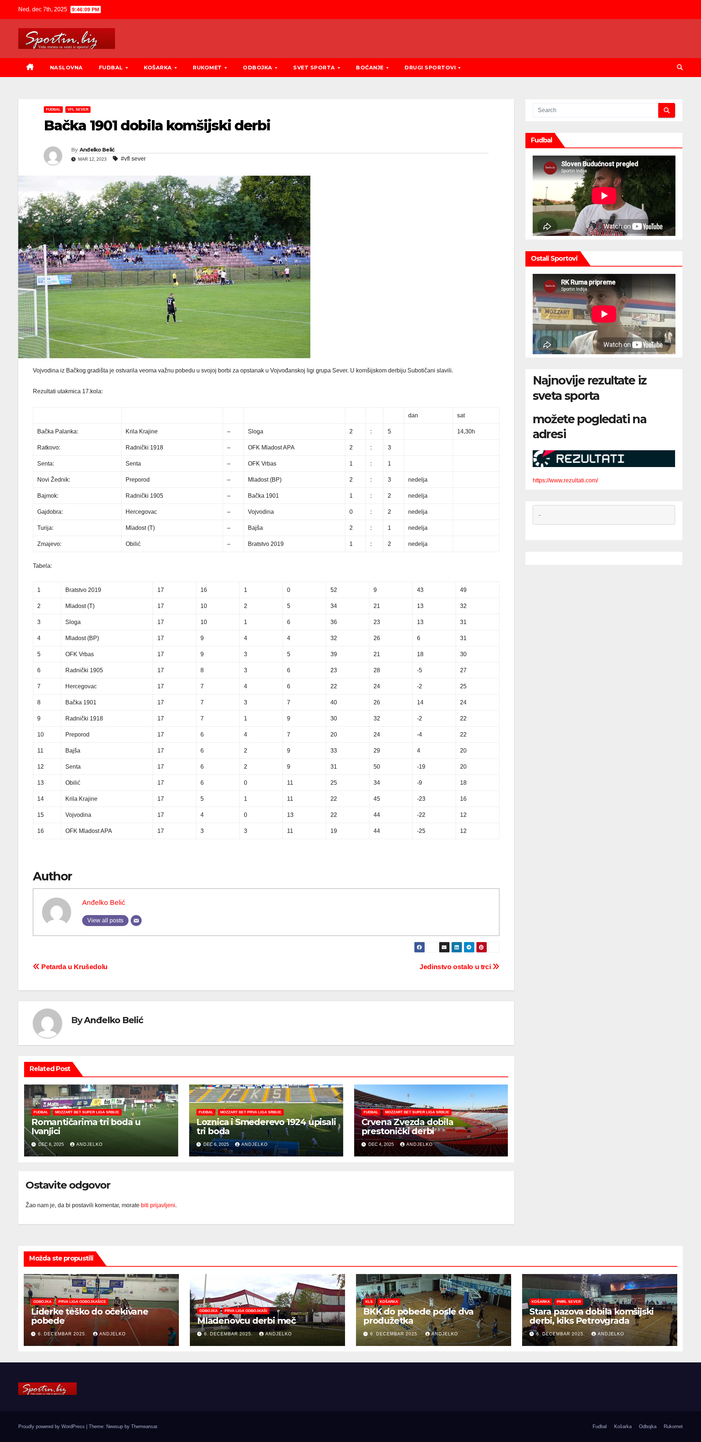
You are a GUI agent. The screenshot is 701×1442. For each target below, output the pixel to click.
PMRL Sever (569, 1302)
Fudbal (112, 67)
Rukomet (208, 67)
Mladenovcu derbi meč (246, 1320)
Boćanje (370, 67)
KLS (369, 1302)
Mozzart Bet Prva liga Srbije (250, 1112)
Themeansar (144, 1426)
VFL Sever (78, 109)
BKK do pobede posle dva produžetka (418, 1316)
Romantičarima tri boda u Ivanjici (86, 1126)
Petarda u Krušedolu (74, 967)
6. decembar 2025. (63, 1333)
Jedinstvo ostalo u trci (456, 967)
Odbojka (258, 67)
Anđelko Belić (97, 149)
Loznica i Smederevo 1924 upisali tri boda (266, 1126)
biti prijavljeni (158, 1205)
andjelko (89, 1144)
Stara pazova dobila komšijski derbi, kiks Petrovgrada (591, 1316)
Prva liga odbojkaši (246, 1311)
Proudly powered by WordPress (52, 1426)
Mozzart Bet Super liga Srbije (87, 1112)
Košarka (158, 67)
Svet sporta (315, 67)
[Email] (136, 920)
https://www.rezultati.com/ (565, 480)
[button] (680, 67)
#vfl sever (133, 159)
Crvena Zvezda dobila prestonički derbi (407, 1126)
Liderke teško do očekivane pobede (89, 1316)
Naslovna (66, 67)
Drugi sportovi (431, 67)
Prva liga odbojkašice (82, 1302)
